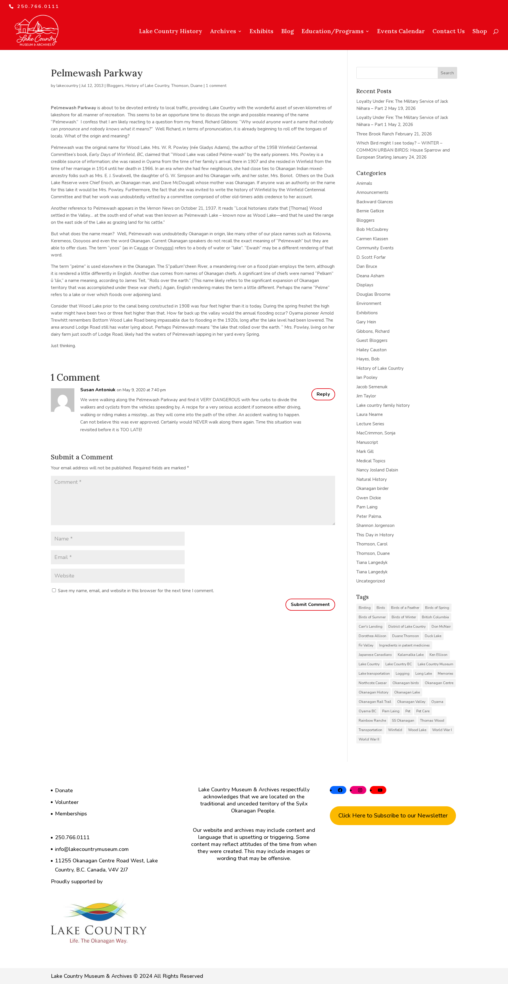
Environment (368, 303)
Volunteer (66, 802)
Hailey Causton (371, 350)
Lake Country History (170, 32)
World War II (369, 739)
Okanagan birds (405, 683)
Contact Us (448, 32)
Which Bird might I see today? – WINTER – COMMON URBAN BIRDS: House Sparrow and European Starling (403, 150)
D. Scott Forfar (371, 257)
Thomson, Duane (187, 85)
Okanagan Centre (439, 683)
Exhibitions (367, 313)
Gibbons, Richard (373, 331)
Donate (64, 790)
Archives (223, 32)
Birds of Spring (437, 607)
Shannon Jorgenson (375, 525)
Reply (323, 394)
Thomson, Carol (371, 544)
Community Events (375, 248)
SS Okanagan (403, 720)
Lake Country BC (398, 664)
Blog (287, 32)
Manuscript (367, 442)
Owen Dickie (368, 498)
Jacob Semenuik (371, 387)
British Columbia (435, 617)
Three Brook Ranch (375, 134)
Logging (403, 673)
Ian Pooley (366, 377)
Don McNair (441, 626)
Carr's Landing (370, 626)
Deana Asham (370, 276)
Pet (407, 711)
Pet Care (423, 711)
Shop (479, 32)
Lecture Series (370, 424)
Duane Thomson (405, 636)
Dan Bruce (366, 266)
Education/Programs (333, 32)
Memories (445, 673)
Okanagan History (373, 692)
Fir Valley (366, 645)
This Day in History (375, 535)
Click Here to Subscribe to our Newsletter (393, 816)
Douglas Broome (373, 294)
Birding (365, 607)
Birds (381, 607)
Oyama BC (367, 711)
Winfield (395, 730)
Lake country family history (383, 405)
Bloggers (115, 85)
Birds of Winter (404, 617)
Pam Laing (366, 507)
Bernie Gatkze (370, 211)
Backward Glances (374, 202)
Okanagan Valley (411, 701)
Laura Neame (369, 414)
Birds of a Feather (405, 607)
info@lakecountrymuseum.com (92, 849)
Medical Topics (370, 461)
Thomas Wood (432, 720)
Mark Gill (365, 451)
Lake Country (369, 664)
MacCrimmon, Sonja (375, 433)
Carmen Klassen (372, 239)
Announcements (372, 192)
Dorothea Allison (372, 636)
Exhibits (261, 32)
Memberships (71, 813)
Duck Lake (433, 636)
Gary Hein (366, 322)
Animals (364, 183)
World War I (442, 730)
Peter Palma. (369, 516)
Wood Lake (417, 730)
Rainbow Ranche (372, 720)
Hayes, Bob (368, 359)
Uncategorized (370, 581)
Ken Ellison (438, 654)
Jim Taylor (366, 396)
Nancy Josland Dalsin (377, 470)
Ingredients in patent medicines (404, 645)
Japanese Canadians (375, 654)
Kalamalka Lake (411, 654)
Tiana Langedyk (371, 562)
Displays (364, 285)
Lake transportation (374, 673)
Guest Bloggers (371, 340)
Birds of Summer (372, 617)
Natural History (371, 479)
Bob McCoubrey (372, 229)
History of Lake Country (147, 85)
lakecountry (67, 85)
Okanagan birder (372, 488)
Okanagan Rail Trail (375, 701)
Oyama (437, 701)
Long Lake (423, 673)
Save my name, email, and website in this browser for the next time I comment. (136, 591)
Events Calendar (401, 32)
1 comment (216, 85)
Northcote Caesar (373, 683)
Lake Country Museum (435, 664)
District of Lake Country (407, 626)
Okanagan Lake (407, 692)
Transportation (370, 730)
